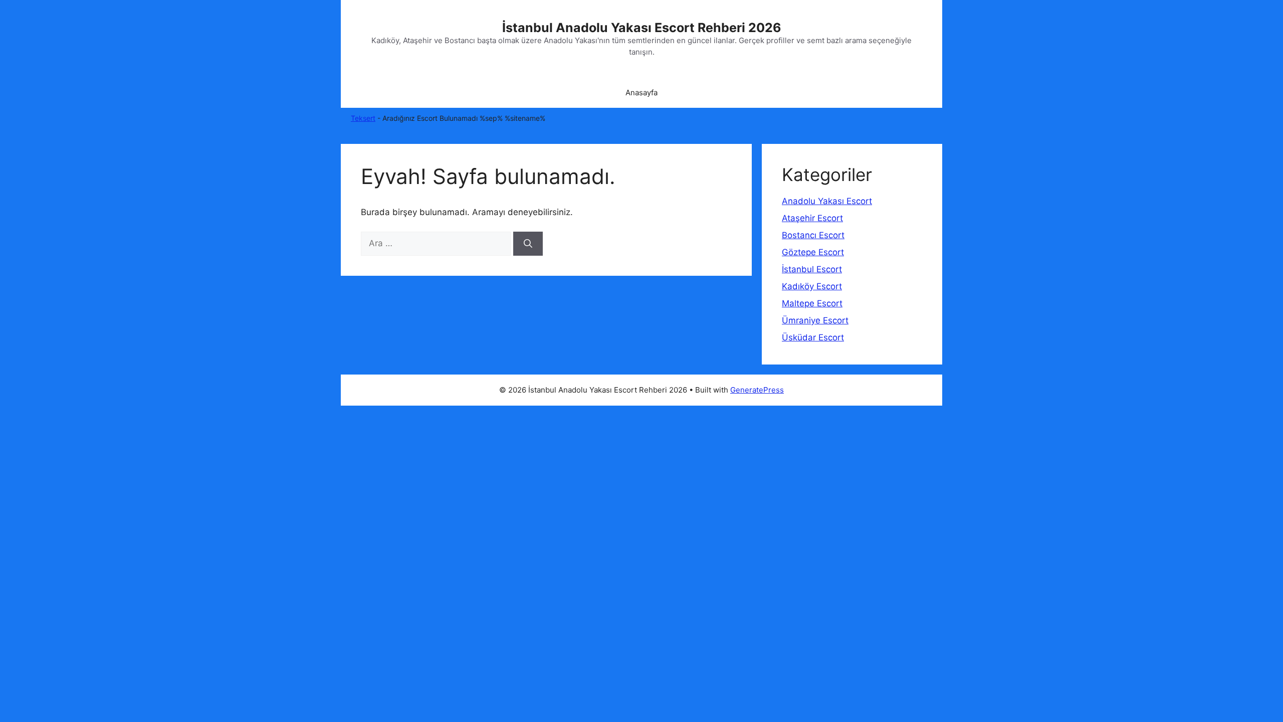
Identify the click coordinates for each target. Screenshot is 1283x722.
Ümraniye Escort (815, 320)
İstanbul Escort (812, 269)
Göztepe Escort (813, 252)
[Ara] (528, 244)
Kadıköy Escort (812, 286)
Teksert (363, 118)
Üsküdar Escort (813, 337)
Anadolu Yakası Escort (827, 201)
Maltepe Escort (812, 303)
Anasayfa (641, 92)
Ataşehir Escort (812, 218)
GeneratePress (757, 390)
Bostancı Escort (813, 235)
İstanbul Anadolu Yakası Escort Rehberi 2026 (641, 27)
